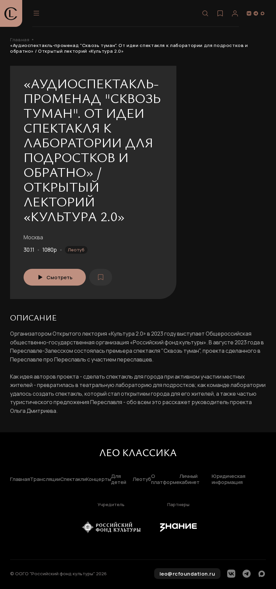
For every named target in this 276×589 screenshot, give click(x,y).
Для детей (118, 479)
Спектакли (73, 479)
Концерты (98, 479)
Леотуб (76, 250)
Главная (19, 40)
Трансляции (45, 479)
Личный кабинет (189, 479)
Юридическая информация (228, 479)
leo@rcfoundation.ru (187, 573)
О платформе (165, 479)
